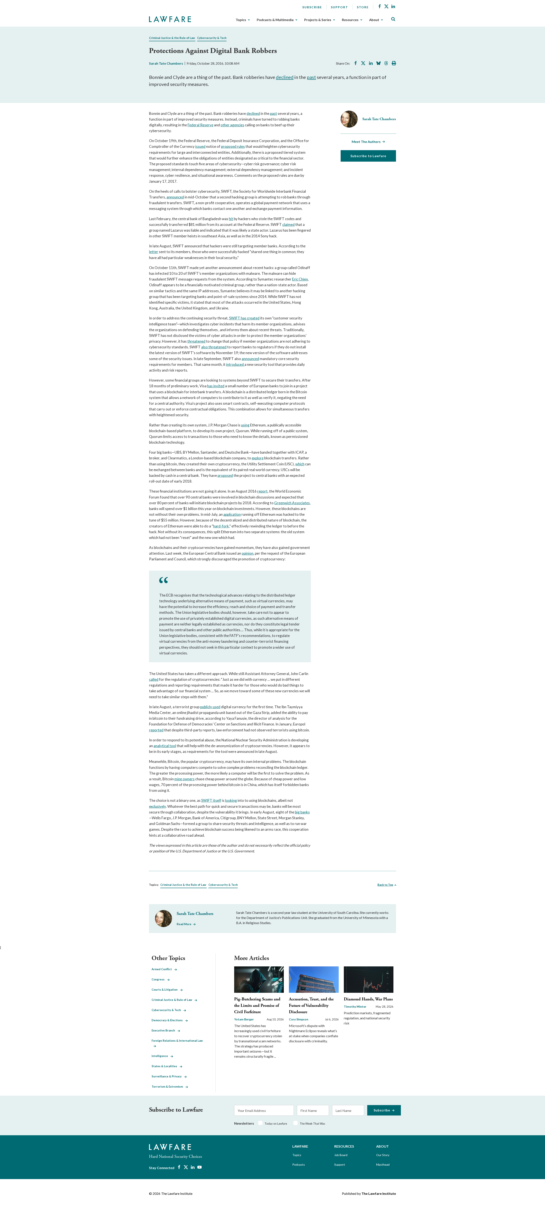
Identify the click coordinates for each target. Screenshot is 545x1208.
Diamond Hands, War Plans (368, 999)
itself (216, 800)
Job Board (340, 1155)
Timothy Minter (355, 1006)
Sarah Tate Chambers (166, 63)
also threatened (214, 347)
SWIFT (234, 318)
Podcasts (298, 1164)
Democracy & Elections (168, 1020)
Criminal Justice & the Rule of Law (172, 38)
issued (200, 146)
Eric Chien (300, 279)
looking (231, 800)
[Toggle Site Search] (393, 19)
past (311, 77)
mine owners (184, 779)
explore (258, 458)
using (245, 425)
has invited (215, 386)
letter (153, 251)
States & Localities (166, 1066)
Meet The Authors (366, 142)
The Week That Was (312, 1123)
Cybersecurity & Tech (212, 38)
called (153, 679)
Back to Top (385, 884)
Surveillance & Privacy (168, 1076)
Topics (241, 20)
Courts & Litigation (166, 989)
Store (363, 7)
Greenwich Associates (292, 503)
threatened (196, 341)
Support (339, 7)
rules (240, 146)
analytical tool (164, 746)
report (262, 491)
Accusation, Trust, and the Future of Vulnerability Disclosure (311, 1006)
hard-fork (221, 526)
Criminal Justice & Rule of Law (173, 999)
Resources (350, 20)
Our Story (382, 1155)
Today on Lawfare (276, 1123)
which (299, 464)
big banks (302, 812)
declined (285, 77)
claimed (288, 224)
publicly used (210, 707)
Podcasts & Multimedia (275, 20)
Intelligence (161, 1056)
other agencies (232, 125)
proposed (228, 146)
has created (250, 318)
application (232, 514)
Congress (159, 979)
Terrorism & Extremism (168, 1086)
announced (175, 197)
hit (231, 219)
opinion (247, 553)
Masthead (383, 1164)
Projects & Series (317, 20)
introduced (235, 364)
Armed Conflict (163, 969)
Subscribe (312, 7)
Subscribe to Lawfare (368, 156)
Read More (184, 924)
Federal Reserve (200, 125)
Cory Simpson (298, 1019)
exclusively (157, 806)
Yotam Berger (244, 1019)
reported (156, 730)
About (374, 20)
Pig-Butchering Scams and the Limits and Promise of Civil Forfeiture (257, 1006)
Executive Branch (165, 1030)
